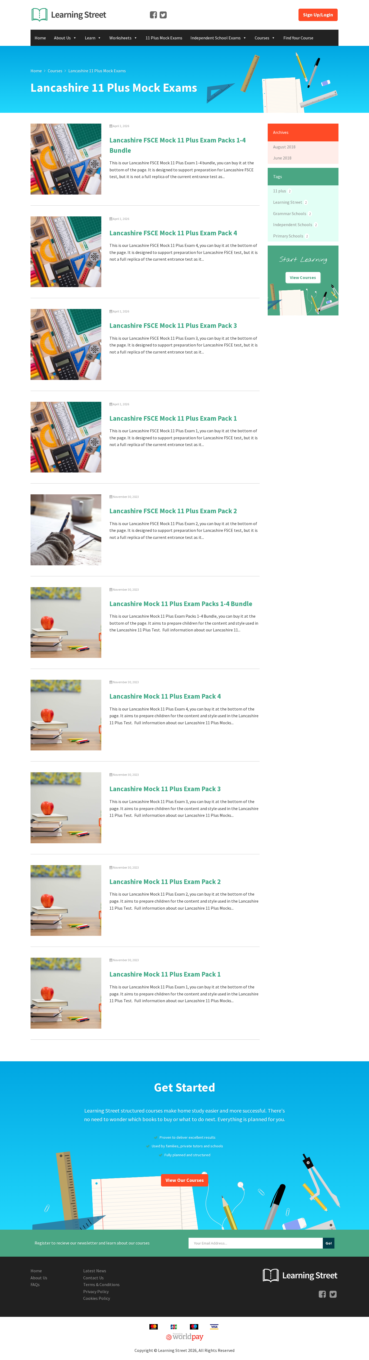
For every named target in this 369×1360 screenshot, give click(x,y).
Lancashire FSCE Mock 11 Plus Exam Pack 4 (173, 233)
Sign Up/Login (318, 15)
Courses (262, 37)
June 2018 (282, 158)
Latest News (94, 1270)
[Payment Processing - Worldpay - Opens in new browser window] (184, 1336)
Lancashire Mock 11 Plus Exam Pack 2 (165, 881)
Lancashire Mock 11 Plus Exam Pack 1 (165, 974)
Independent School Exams (215, 37)
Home (40, 37)
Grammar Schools (292, 213)
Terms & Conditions (101, 1284)
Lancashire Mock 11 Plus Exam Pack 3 (165, 788)
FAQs (35, 1284)
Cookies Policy (96, 1298)
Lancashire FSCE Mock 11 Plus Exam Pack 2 (173, 510)
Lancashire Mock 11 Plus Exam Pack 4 (165, 696)
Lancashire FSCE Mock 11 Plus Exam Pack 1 (173, 418)
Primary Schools (290, 236)
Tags (277, 176)
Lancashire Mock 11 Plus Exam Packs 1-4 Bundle (180, 603)
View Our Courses (185, 1180)
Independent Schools (295, 224)
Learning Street (290, 202)
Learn (90, 37)
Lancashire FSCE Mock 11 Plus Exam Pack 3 (173, 325)
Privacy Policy (96, 1291)
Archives (281, 132)
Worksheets (120, 37)
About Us (62, 37)
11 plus (281, 190)
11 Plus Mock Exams (164, 37)
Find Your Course (298, 37)
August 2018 (284, 146)
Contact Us (93, 1277)
